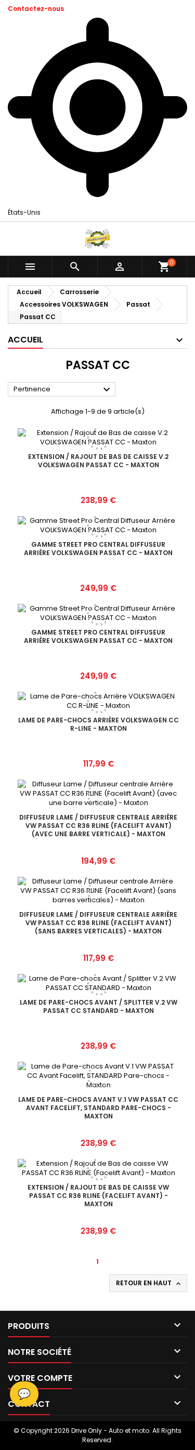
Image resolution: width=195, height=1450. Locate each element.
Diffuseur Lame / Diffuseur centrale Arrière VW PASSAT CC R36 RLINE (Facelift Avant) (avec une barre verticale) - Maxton (98, 825)
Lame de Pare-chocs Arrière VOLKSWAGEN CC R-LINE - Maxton (98, 724)
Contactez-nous (36, 8)
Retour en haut (149, 1283)
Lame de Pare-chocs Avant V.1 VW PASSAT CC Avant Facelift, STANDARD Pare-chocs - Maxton (98, 1108)
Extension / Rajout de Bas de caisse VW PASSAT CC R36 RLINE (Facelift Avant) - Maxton (98, 1195)
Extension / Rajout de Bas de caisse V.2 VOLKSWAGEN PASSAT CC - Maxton (98, 460)
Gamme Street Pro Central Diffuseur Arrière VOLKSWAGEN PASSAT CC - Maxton (98, 548)
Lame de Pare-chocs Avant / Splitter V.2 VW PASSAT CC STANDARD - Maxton (98, 1006)
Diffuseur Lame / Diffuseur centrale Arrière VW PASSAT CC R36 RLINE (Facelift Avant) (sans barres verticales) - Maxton (98, 922)
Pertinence (63, 390)
